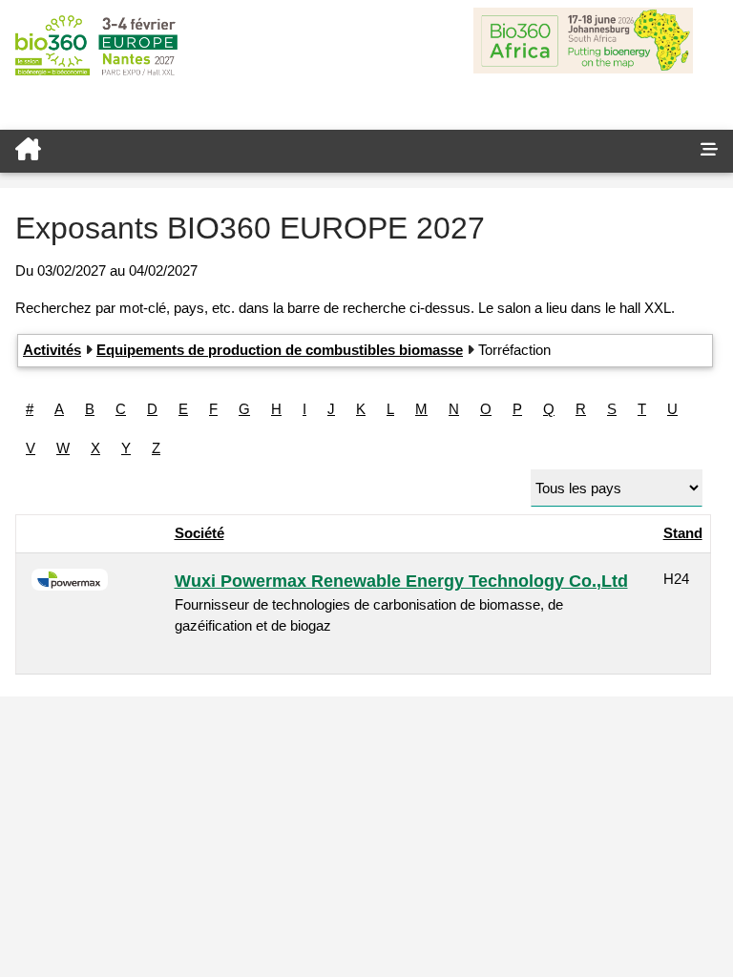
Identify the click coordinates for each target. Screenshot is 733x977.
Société (199, 533)
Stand (682, 533)
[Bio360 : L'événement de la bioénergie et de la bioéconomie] (342, 151)
